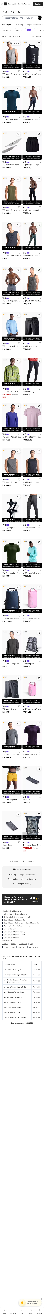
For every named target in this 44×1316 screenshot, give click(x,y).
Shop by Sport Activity (22, 883)
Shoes (13, 944)
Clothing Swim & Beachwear (13, 917)
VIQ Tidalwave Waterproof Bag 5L (15, 975)
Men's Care (22, 947)
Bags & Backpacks (27, 875)
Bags (31, 944)
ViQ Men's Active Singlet (12, 970)
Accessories (12, 879)
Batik (13, 947)
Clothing (12, 875)
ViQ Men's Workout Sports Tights (15, 987)
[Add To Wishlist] (19, 71)
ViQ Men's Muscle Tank (12, 1012)
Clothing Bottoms (21, 914)
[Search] (40, 18)
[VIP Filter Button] (30, 30)
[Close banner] (2, 4)
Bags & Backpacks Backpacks (14, 920)
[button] (22, 4)
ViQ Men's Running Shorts (13, 997)
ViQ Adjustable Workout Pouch (14, 992)
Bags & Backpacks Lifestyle (13, 923)
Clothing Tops (7, 914)
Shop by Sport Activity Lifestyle (15, 935)
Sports (6, 947)
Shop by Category (28, 879)
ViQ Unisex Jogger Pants (12, 1007)
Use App (38, 4)
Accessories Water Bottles (13, 926)
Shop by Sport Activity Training (14, 932)
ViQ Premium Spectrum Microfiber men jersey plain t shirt (15, 981)
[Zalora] (22, 12)
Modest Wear (33, 947)
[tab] (7, 24)
